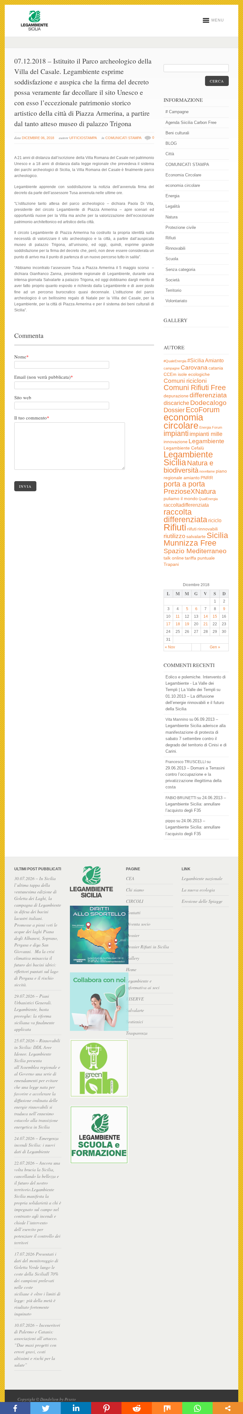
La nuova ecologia (198, 890)
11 (178, 616)
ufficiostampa (83, 138)
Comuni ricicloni (185, 380)
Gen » (215, 647)
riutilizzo (174, 536)
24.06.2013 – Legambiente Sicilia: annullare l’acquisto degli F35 (195, 804)
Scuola (171, 258)
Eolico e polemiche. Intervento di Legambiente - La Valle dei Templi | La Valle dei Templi (195, 683)
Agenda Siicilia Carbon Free (190, 122)
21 (205, 624)
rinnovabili (207, 529)
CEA (130, 878)
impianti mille (206, 434)
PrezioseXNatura (190, 491)
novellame (207, 471)
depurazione (176, 396)
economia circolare (182, 185)
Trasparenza (136, 1033)
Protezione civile (180, 227)
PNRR (207, 477)
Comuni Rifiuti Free (195, 387)
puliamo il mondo (181, 498)
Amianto (214, 360)
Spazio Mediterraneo (195, 550)
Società (172, 280)
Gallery (132, 958)
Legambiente (206, 441)
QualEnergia (208, 499)
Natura (171, 217)
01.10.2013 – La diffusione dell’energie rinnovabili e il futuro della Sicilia (194, 702)
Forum (217, 427)
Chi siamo (135, 890)
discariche (176, 403)
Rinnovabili (175, 248)
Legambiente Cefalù (184, 448)
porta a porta (184, 484)
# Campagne (177, 111)
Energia (172, 195)
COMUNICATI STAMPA (123, 138)
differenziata (208, 395)
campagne (172, 368)
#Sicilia (195, 360)
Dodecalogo (208, 402)
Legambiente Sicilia (188, 458)
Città (169, 153)
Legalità (172, 206)
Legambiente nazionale (202, 878)
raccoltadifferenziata (186, 505)
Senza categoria (180, 269)
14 (205, 616)
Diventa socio (138, 924)
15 (215, 616)
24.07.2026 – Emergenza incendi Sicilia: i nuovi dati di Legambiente (36, 1144)
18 (178, 624)
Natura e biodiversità (188, 466)
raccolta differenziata (185, 516)
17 (168, 624)
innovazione (176, 441)
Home (131, 969)
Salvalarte (135, 1010)
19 (187, 624)
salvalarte (196, 536)
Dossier (174, 410)
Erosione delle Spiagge (202, 901)
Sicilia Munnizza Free (196, 539)
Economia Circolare (183, 175)
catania (216, 368)
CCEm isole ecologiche (187, 374)
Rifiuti (170, 238)
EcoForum (203, 410)
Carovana (194, 367)
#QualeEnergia (175, 361)
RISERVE (135, 999)
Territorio (173, 290)
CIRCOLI (134, 901)
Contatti (133, 912)
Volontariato (176, 300)
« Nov (170, 647)
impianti (176, 433)
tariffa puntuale (200, 558)
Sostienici (134, 1022)
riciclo (214, 520)
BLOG (171, 143)
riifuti (191, 529)
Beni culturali (177, 133)
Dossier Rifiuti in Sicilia (147, 947)
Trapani (171, 564)
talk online (174, 558)
